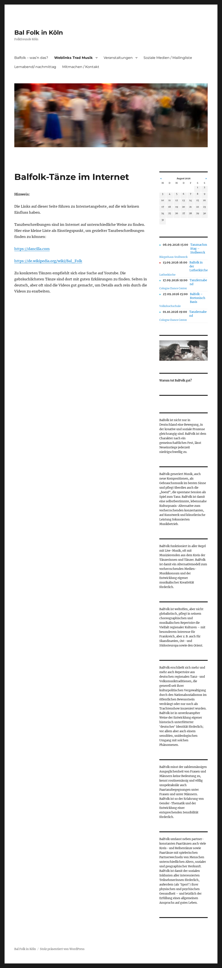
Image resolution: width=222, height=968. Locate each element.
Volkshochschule (170, 306)
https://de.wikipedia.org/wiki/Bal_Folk (48, 261)
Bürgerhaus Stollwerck (173, 257)
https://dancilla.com (32, 249)
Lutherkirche (167, 274)
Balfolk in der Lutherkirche (198, 266)
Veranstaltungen (118, 58)
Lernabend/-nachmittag (35, 67)
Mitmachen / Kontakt (80, 67)
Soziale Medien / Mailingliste (168, 58)
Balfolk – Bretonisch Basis (197, 298)
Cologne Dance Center (173, 288)
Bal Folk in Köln (38, 32)
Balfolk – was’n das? (31, 58)
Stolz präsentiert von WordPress (62, 949)
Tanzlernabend (198, 282)
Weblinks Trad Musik (73, 58)
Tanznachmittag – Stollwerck (198, 248)
